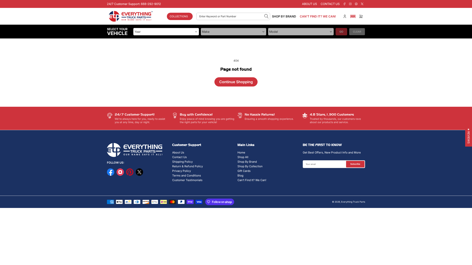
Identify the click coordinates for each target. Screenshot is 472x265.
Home (241, 152)
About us (309, 4)
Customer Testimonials (187, 180)
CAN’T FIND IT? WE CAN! (318, 16)
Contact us (330, 4)
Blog (240, 175)
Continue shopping (236, 82)
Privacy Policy (181, 171)
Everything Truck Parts (353, 201)
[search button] (266, 16)
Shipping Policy (182, 161)
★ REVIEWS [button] (468, 136)
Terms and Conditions (186, 175)
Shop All (242, 157)
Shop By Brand (247, 161)
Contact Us (179, 157)
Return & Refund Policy (187, 166)
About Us (178, 152)
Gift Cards (244, 171)
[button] (353, 16)
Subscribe (355, 164)
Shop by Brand (284, 16)
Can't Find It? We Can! (251, 180)
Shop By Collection (250, 166)
